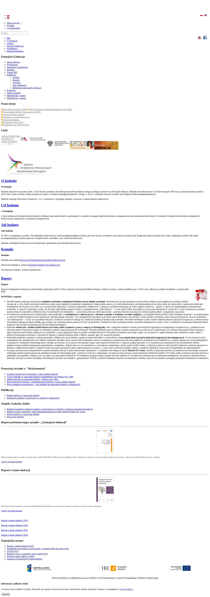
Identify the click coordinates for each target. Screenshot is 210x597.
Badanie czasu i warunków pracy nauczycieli (27, 554)
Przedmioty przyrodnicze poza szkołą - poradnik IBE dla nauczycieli (38, 548)
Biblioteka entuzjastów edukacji (27, 88)
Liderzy (10, 43)
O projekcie (12, 41)
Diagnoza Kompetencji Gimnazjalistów (24, 559)
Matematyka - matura (16, 98)
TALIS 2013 (12, 551)
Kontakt (10, 25)
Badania (10, 70)
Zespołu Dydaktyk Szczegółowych (44, 265)
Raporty (16, 80)
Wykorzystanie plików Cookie (20, 556)
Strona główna (13, 62)
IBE (9, 38)
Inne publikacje (19, 85)
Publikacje (11, 75)
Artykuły (17, 82)
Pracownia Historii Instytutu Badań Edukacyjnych (42, 260)
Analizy (16, 77)
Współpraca (12, 48)
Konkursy (11, 90)
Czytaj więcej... (126, 589)
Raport (6, 278)
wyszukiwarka (13, 28)
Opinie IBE (12, 72)
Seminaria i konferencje (17, 67)
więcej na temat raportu (11, 511)
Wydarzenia (12, 64)
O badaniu (9, 181)
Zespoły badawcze (15, 46)
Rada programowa (15, 51)
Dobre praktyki (14, 93)
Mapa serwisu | (15, 23)
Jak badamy (10, 225)
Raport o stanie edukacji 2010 (20, 546)
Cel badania (10, 205)
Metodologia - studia (16, 95)
